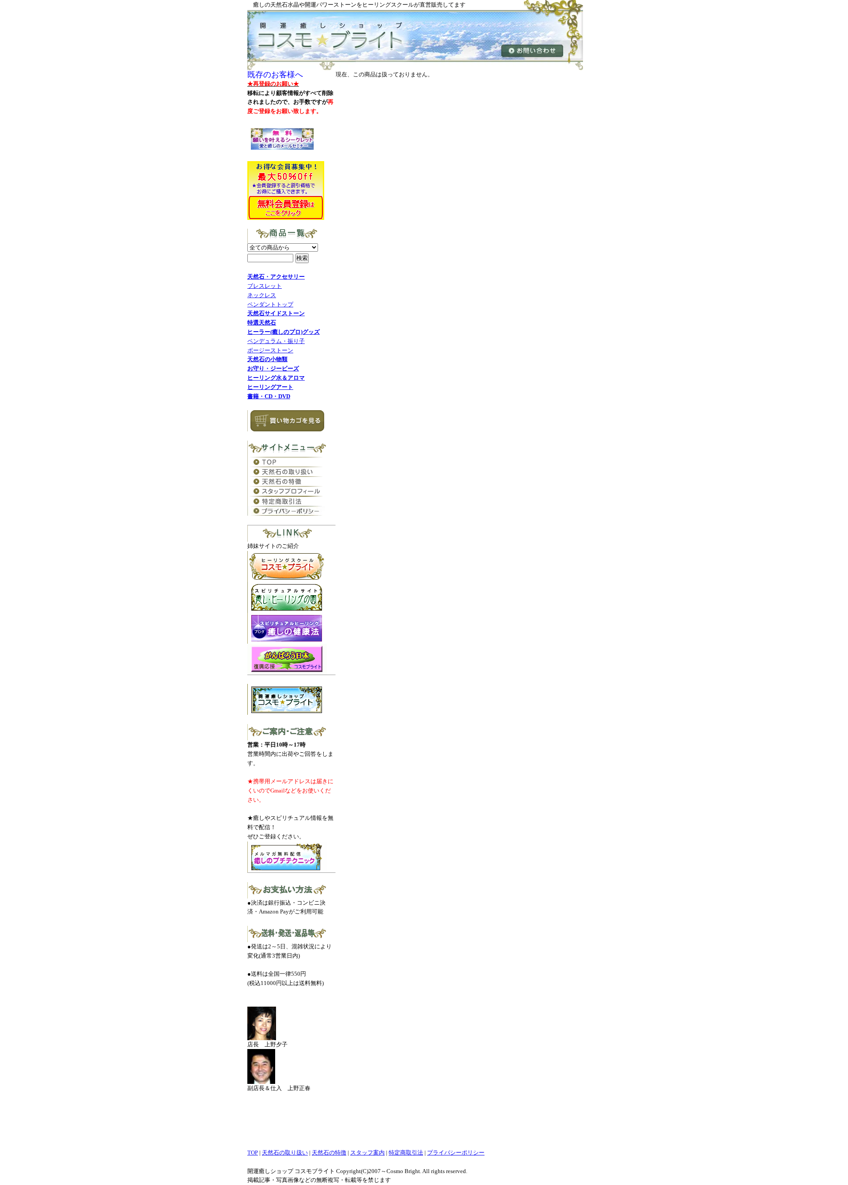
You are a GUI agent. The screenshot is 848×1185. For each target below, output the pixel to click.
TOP (252, 1152)
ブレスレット (264, 286)
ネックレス (261, 295)
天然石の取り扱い (285, 1152)
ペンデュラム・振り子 (276, 341)
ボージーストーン (270, 350)
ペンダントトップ (270, 304)
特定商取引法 (406, 1152)
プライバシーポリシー (456, 1152)
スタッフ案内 (367, 1152)
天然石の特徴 (329, 1152)
